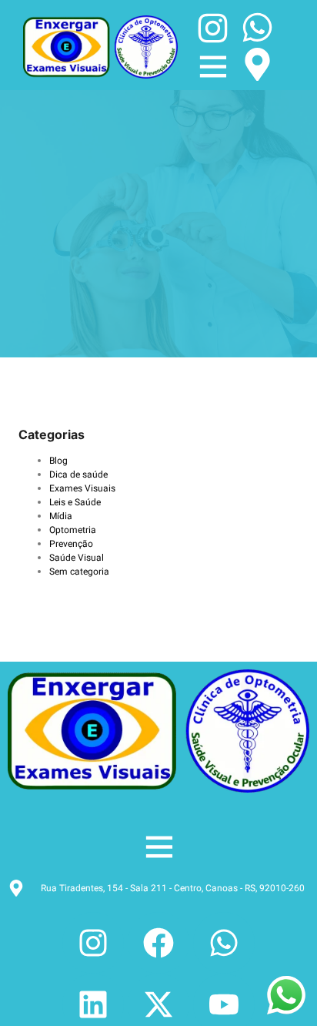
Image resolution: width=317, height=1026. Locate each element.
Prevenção (71, 544)
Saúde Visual (76, 558)
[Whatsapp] (224, 943)
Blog (58, 461)
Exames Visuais (82, 488)
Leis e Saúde (75, 502)
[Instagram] (93, 943)
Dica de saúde (78, 474)
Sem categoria (79, 571)
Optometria (72, 530)
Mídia (60, 516)
